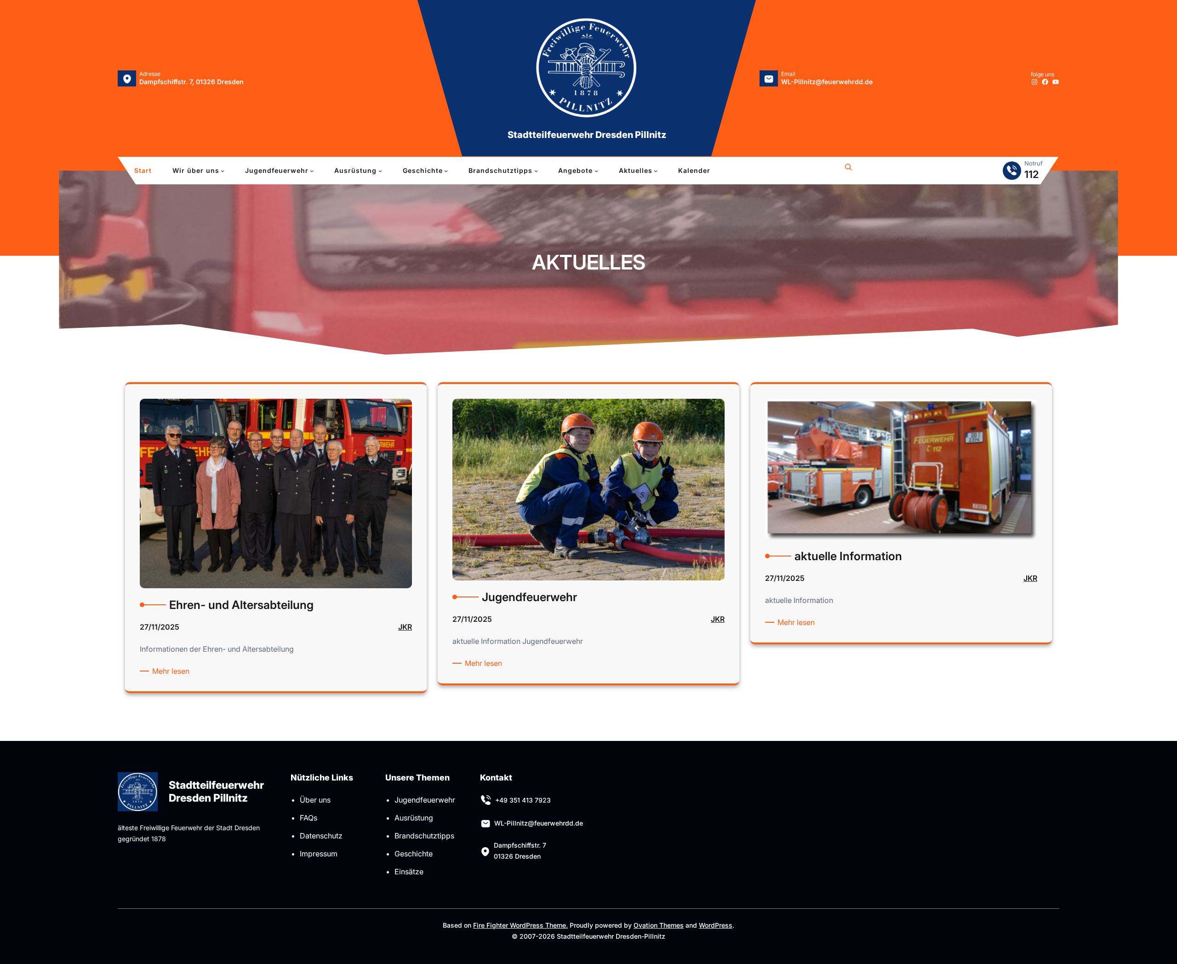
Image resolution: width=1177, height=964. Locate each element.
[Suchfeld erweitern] (848, 170)
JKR (405, 626)
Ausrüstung (413, 817)
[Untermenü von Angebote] (596, 170)
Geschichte (413, 853)
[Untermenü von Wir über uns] (222, 170)
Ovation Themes (659, 925)
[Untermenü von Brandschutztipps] (536, 170)
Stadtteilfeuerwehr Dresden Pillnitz (587, 134)
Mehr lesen (172, 671)
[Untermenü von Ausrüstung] (380, 170)
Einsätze (408, 871)
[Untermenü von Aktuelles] (655, 170)
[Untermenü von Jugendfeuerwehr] (312, 170)
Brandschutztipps (424, 835)
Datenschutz (321, 835)
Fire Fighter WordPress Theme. (520, 925)
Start (143, 170)
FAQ (307, 817)
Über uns (315, 799)
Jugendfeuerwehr (424, 799)
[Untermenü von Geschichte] (446, 170)
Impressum (318, 853)
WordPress (715, 925)
